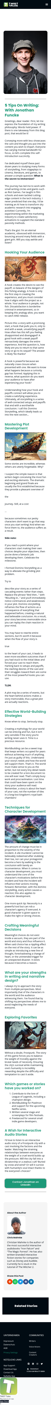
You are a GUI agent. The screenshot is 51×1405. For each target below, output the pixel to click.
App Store (4, 1401)
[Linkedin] (33, 1364)
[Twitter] (42, 1364)
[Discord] (28, 1364)
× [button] (0, 1404)
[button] (47, 4)
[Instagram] (37, 1364)
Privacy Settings (11, 1352)
